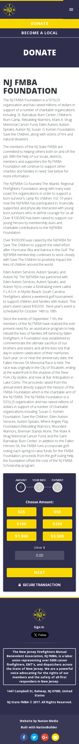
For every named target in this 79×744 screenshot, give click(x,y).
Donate (39, 23)
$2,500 (57, 536)
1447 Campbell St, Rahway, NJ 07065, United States (39, 693)
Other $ (39, 548)
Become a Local (39, 32)
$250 (57, 523)
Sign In (39, 627)
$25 (21, 511)
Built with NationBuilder (39, 727)
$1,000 (21, 536)
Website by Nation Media (39, 721)
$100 (21, 523)
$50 (57, 511)
